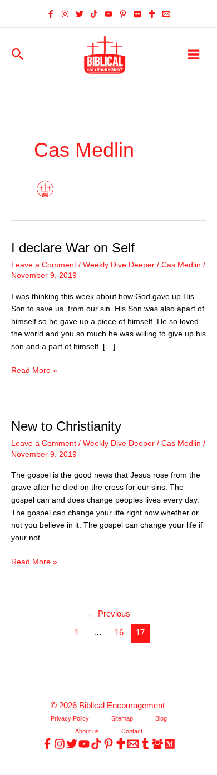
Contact (131, 731)
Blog (161, 718)
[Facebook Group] (157, 743)
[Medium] (169, 743)
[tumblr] (145, 743)
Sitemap (122, 718)
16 (119, 632)
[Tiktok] (94, 14)
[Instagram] (65, 14)
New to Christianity (66, 426)
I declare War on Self (73, 248)
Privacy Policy (70, 718)
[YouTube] (108, 14)
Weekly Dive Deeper (119, 265)
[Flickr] (137, 14)
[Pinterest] (123, 14)
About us (87, 731)
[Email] (166, 14)
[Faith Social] (152, 14)
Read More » (34, 371)
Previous (108, 613)
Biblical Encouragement (123, 705)
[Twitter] (79, 14)
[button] (17, 55)
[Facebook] (51, 14)
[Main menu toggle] (193, 54)
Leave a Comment (43, 265)
